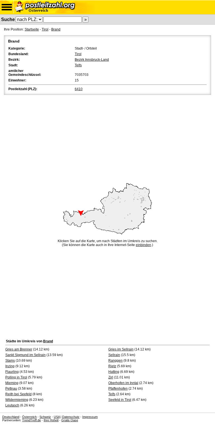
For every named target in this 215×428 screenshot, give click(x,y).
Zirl (110, 377)
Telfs (78, 65)
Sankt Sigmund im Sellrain (25, 355)
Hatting (113, 372)
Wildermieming (16, 400)
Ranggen (115, 360)
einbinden (143, 245)
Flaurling (12, 372)
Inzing (10, 366)
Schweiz (45, 416)
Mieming (11, 383)
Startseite (32, 29)
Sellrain (114, 355)
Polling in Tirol (16, 377)
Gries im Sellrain (121, 349)
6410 (79, 89)
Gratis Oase (69, 420)
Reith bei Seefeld (18, 394)
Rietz (112, 366)
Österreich (29, 416)
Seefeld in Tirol (119, 400)
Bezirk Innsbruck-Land (92, 60)
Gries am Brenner (18, 349)
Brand (55, 29)
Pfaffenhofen (118, 388)
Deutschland (10, 416)
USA (57, 416)
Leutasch (12, 405)
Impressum (90, 416)
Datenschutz (71, 416)
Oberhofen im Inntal (123, 383)
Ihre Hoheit (51, 420)
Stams (10, 360)
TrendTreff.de (31, 420)
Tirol (45, 29)
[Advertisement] (107, 138)
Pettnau (11, 388)
